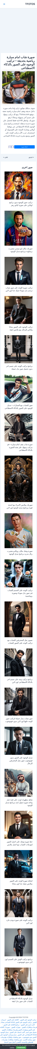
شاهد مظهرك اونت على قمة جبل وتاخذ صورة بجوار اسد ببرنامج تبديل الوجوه (18, 802)
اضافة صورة (24, 147)
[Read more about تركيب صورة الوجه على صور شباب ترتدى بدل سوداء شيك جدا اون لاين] (18, 271)
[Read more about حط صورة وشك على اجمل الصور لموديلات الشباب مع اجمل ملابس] (18, 825)
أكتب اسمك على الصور (17, 1032)
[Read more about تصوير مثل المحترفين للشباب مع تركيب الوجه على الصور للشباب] (18, 619)
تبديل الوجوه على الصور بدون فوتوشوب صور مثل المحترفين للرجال (20, 760)
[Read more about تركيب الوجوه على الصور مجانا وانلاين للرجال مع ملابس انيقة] (18, 310)
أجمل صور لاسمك (10, 1042)
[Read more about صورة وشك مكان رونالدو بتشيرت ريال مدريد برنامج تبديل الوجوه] (18, 531)
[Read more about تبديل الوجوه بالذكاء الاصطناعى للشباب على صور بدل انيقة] (18, 981)
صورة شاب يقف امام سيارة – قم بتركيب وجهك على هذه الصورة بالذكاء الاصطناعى (19, 447)
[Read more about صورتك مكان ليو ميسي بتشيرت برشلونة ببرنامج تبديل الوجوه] (18, 228)
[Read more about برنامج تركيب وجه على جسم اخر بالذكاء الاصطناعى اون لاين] (18, 662)
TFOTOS (30, 3)
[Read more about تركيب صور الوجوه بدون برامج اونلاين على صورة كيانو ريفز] (18, 185)
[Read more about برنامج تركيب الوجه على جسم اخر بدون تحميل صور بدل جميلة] (18, 349)
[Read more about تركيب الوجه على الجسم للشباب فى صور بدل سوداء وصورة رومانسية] (18, 573)
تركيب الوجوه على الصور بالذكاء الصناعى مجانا (16, 1022)
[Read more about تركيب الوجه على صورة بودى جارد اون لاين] (18, 903)
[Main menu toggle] (4, 4)
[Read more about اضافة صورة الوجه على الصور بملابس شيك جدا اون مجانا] (18, 864)
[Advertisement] (18, 33)
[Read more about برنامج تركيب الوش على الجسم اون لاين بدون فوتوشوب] (18, 942)
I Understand (21, 1047)
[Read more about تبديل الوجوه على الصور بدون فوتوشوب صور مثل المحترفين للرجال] (18, 741)
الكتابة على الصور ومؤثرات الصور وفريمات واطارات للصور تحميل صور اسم (18, 1029)
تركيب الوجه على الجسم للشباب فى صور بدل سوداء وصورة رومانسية (20, 593)
